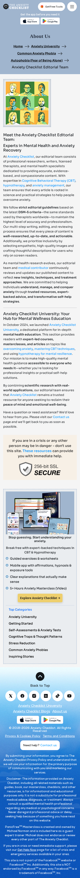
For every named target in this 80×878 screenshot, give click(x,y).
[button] (40, 679)
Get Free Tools (51, 6)
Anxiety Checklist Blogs (31, 711)
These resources (37, 451)
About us (59, 711)
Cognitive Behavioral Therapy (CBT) (48, 181)
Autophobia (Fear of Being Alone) (37, 60)
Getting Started (21, 623)
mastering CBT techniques (54, 349)
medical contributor (33, 268)
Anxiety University (45, 46)
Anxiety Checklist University (40, 705)
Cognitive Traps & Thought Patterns (35, 636)
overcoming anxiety (18, 349)
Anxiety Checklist (20, 157)
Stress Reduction (22, 643)
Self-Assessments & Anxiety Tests (35, 630)
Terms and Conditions (59, 735)
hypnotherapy (14, 185)
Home (18, 46)
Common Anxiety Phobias (28, 650)
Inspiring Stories (21, 656)
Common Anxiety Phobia (36, 53)
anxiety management (48, 185)
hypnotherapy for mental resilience (45, 354)
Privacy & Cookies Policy (23, 735)
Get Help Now (26, 850)
